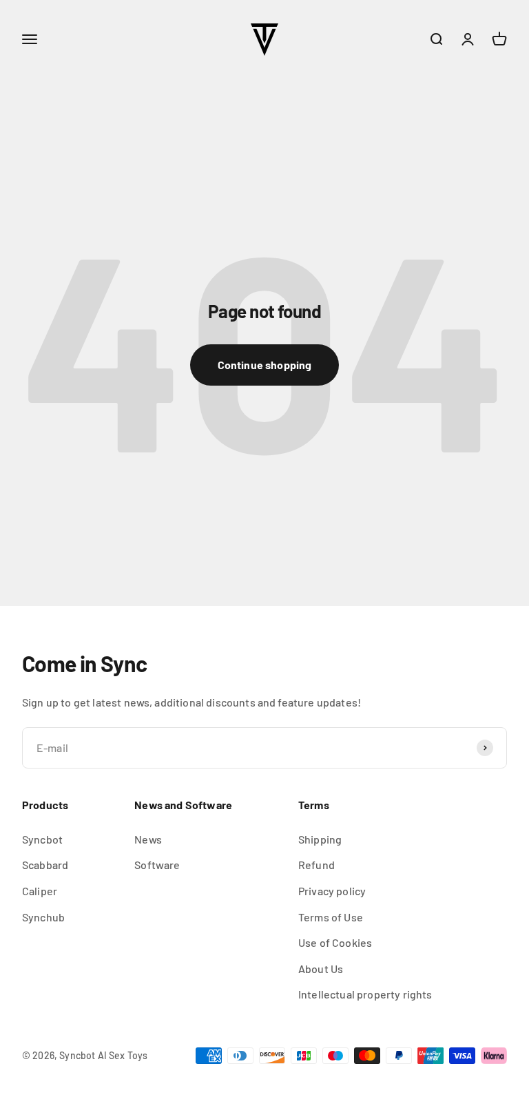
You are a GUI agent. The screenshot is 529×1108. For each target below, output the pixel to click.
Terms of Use (330, 916)
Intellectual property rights (365, 994)
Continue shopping (265, 364)
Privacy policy (332, 890)
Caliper (39, 890)
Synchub (43, 916)
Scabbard (45, 864)
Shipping (320, 839)
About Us (320, 968)
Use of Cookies (335, 942)
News (148, 839)
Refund (316, 864)
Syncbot (42, 839)
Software (157, 864)
